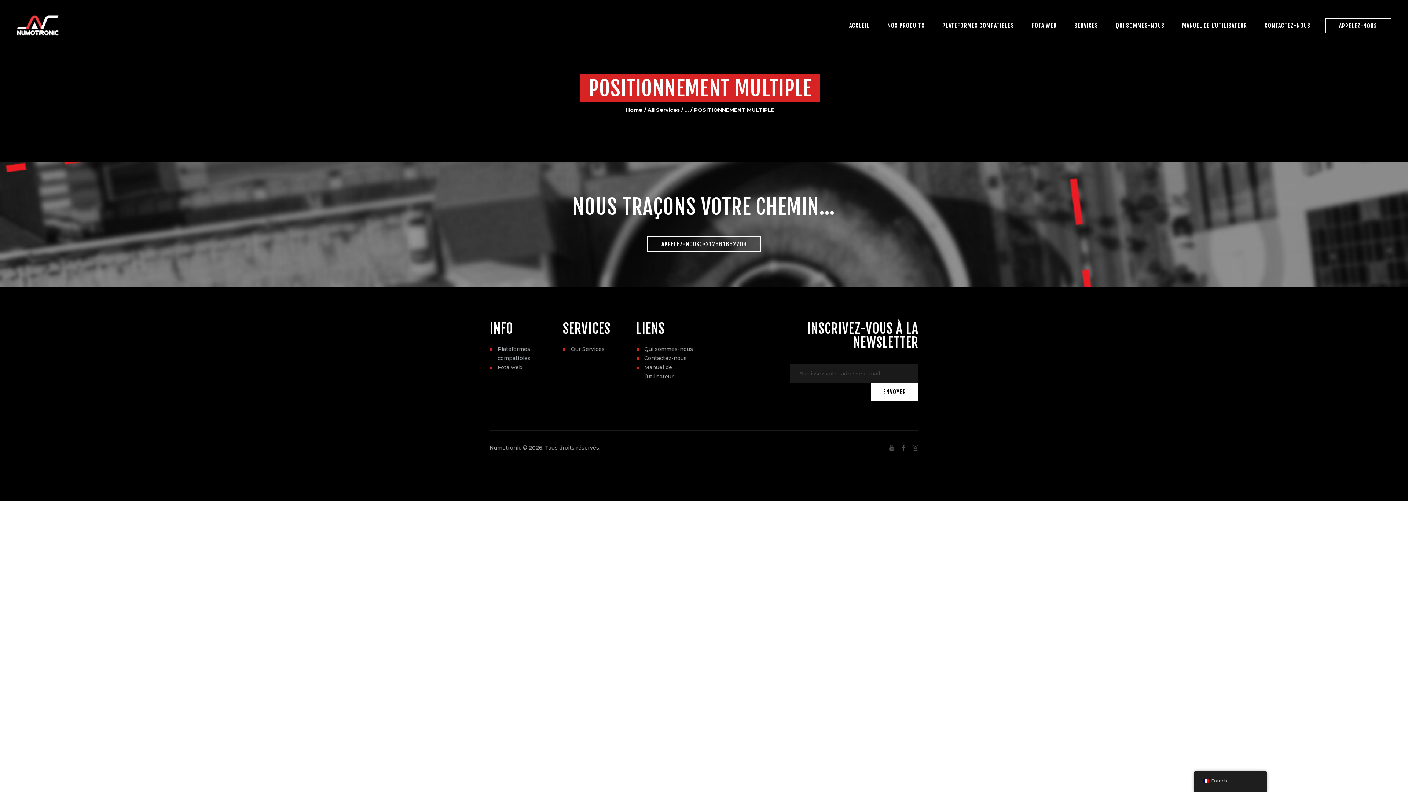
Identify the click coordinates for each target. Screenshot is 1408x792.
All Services (664, 110)
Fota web (510, 367)
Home (634, 110)
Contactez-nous (665, 358)
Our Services (588, 349)
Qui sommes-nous (668, 349)
